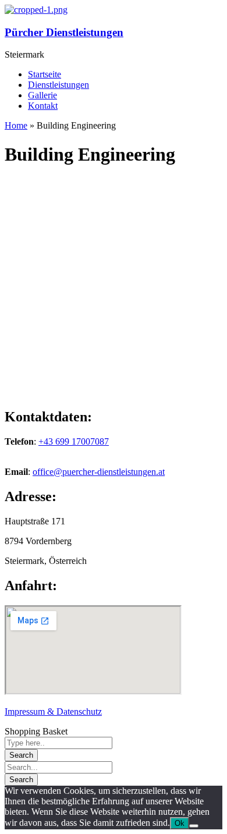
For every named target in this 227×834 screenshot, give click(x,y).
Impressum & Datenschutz (53, 711)
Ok (180, 823)
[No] (193, 826)
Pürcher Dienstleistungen (64, 32)
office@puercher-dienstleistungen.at (99, 472)
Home (16, 125)
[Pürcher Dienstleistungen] (36, 10)
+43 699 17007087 (73, 441)
